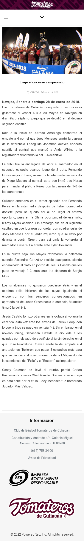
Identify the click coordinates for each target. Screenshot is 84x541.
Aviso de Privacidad (42, 458)
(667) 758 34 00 (42, 451)
